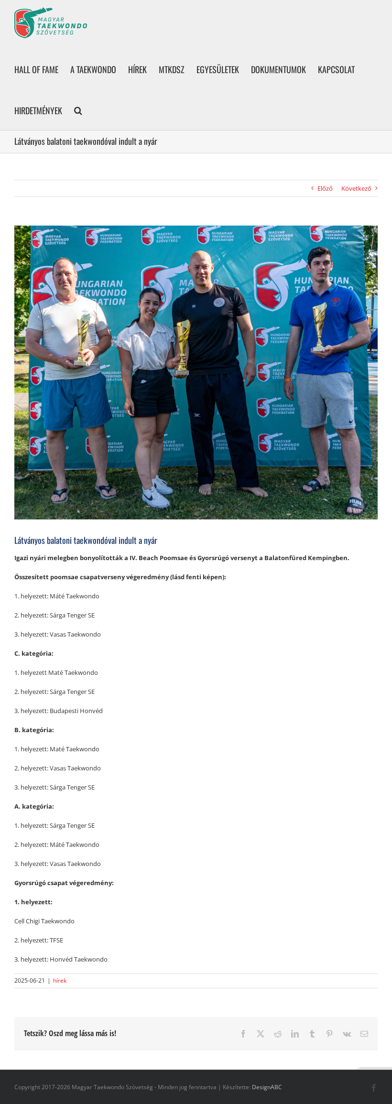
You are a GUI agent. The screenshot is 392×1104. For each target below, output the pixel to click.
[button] (78, 109)
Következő (356, 188)
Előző (325, 188)
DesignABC (267, 1087)
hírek (59, 980)
